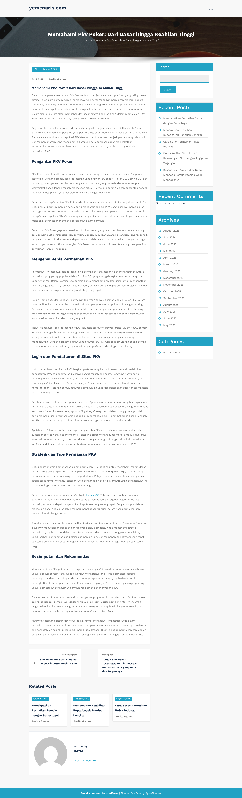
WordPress (112, 793)
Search (163, 67)
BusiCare (136, 793)
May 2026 (169, 250)
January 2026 (172, 271)
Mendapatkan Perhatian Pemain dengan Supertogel (45, 710)
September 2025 (173, 298)
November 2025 (173, 284)
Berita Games (57, 79)
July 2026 (169, 237)
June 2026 (170, 244)
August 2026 (171, 230)
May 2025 (169, 325)
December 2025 (173, 277)
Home (209, 9)
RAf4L (40, 79)
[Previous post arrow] (35, 663)
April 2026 (169, 257)
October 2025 (172, 291)
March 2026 (170, 264)
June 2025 (169, 318)
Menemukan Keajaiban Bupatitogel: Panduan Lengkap (89, 710)
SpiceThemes (153, 793)
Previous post (69, 654)
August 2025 (171, 304)
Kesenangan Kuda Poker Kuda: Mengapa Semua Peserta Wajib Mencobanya (182, 174)
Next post (107, 654)
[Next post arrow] (144, 663)
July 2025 (169, 311)
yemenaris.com (47, 8)
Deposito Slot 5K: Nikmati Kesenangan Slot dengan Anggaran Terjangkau (185, 158)
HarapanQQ (93, 495)
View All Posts (83, 760)
